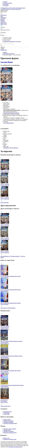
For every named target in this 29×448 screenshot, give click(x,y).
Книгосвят (6, 4)
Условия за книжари (8, 422)
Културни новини (7, 3)
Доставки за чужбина (8, 431)
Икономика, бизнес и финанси (10, 147)
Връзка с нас (6, 438)
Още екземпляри (5, 202)
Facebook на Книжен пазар (9, 439)
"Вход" (14, 115)
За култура (5, 5)
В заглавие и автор (5, 30)
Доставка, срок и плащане (9, 428)
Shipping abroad (7, 430)
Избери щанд (4, 24)
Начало (5, 52)
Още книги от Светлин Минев (8, 308)
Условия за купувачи (8, 420)
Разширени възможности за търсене (12, 41)
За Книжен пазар (7, 411)
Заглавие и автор (7, 37)
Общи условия (6, 419)
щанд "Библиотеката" (8, 123)
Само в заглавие (7, 39)
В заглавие (3, 32)
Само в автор (6, 40)
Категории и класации (8, 53)
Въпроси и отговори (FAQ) (9, 432)
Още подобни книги (5, 406)
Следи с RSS (6, 414)
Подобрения (6, 412)
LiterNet (5, 1)
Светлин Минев (7, 62)
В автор (2, 35)
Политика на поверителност (10, 423)
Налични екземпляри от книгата (11, 112)
